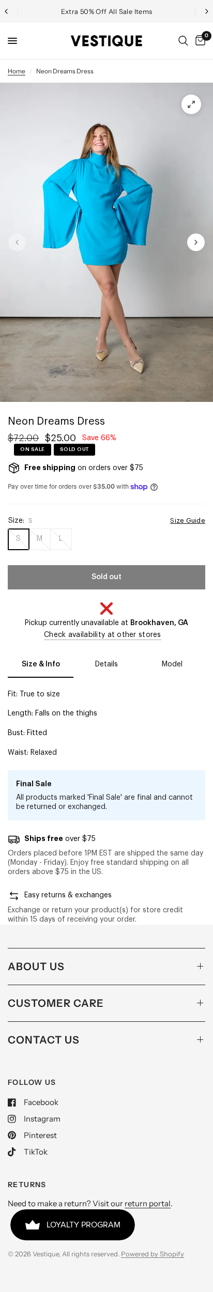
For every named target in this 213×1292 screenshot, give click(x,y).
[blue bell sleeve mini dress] (191, 104)
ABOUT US (36, 966)
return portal (148, 1203)
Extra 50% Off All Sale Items (107, 11)
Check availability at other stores (102, 635)
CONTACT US (44, 1040)
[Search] (183, 41)
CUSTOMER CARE (56, 1003)
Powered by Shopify (152, 1254)
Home (16, 71)
